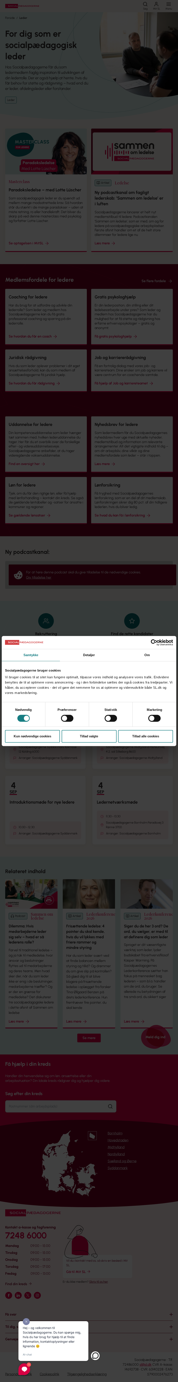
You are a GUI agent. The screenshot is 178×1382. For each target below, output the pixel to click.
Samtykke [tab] (30, 655)
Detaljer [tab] (89, 655)
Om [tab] (147, 655)
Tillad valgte (89, 736)
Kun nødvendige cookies (32, 736)
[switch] (67, 718)
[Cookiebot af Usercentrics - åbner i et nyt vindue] (154, 642)
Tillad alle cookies (145, 736)
